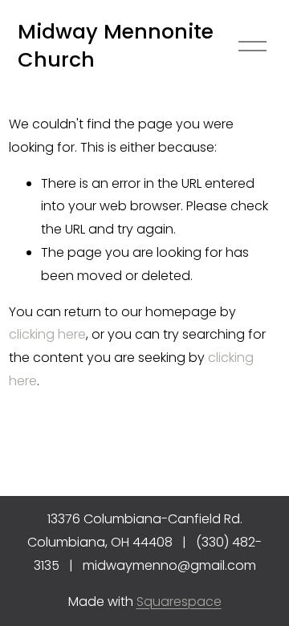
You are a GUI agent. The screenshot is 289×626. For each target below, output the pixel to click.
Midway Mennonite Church (116, 46)
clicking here (47, 334)
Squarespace (179, 601)
